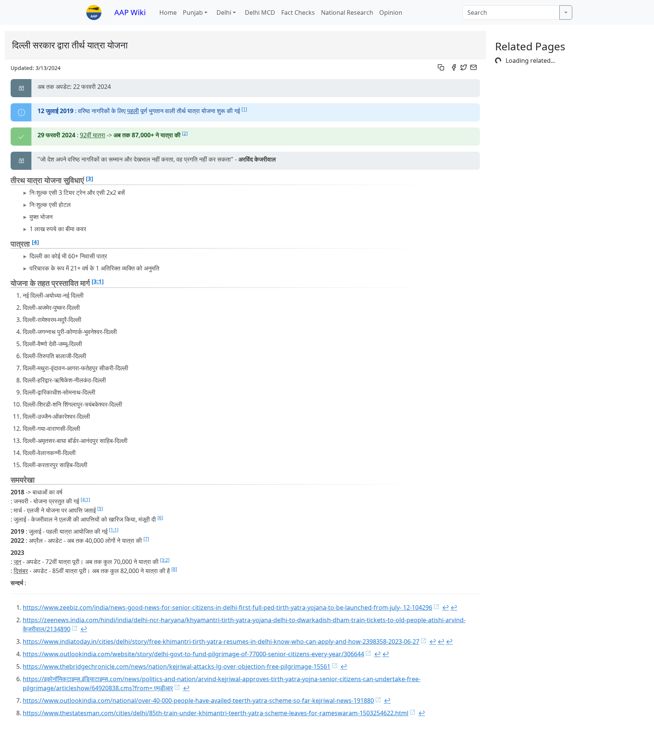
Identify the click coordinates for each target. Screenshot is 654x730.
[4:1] (85, 499)
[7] (146, 539)
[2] (185, 133)
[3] (89, 178)
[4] (35, 241)
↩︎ (445, 607)
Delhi (223, 12)
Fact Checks (298, 12)
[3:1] (98, 281)
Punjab (193, 12)
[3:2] (165, 560)
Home (168, 12)
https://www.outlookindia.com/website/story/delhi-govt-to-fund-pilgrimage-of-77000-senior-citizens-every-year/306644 (193, 654)
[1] (244, 109)
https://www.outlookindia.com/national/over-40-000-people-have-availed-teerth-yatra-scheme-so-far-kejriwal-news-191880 (198, 700)
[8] (174, 569)
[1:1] (113, 530)
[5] (100, 508)
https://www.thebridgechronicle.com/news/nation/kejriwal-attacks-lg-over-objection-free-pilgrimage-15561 (176, 666)
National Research (347, 12)
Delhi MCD (260, 12)
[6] (160, 517)
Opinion (390, 12)
